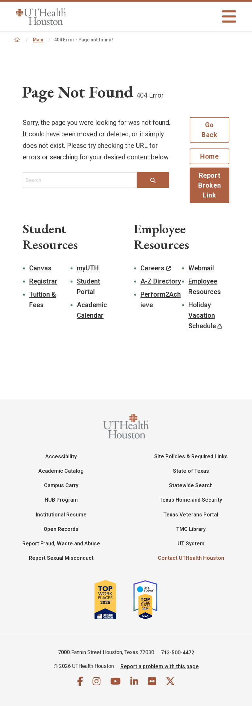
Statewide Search (191, 485)
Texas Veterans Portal (190, 515)
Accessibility (61, 456)
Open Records (61, 529)
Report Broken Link (209, 185)
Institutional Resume (61, 515)
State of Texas (191, 471)
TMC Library (191, 529)
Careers (152, 268)
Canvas (40, 268)
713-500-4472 (177, 652)
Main (38, 39)
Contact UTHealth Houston (191, 558)
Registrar (43, 281)
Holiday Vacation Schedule (202, 315)
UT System (191, 543)
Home (209, 156)
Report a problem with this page (159, 666)
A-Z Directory (160, 281)
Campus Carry (61, 485)
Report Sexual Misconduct (61, 558)
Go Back (209, 130)
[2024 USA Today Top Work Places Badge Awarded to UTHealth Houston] (148, 599)
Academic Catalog (61, 471)
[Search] (153, 181)
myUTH (88, 268)
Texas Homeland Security (190, 500)
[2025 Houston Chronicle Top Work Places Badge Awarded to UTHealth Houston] (113, 599)
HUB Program (61, 500)
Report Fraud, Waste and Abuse (61, 543)
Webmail (201, 268)
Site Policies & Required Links (191, 456)
